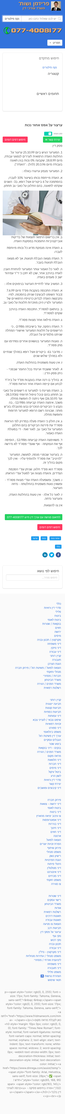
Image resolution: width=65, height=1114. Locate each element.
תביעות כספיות (52, 711)
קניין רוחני (55, 655)
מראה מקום (54, 755)
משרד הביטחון (52, 679)
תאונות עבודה (53, 920)
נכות (44, 538)
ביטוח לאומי (54, 619)
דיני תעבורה (54, 968)
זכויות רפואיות (53, 723)
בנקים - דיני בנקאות (49, 747)
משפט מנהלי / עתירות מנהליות (43, 956)
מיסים (57, 635)
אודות (58, 908)
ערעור (35, 538)
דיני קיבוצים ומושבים (49, 787)
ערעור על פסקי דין (50, 932)
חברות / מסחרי (52, 675)
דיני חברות (55, 763)
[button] (58, 555)
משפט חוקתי (53, 880)
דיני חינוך (56, 827)
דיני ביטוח (55, 811)
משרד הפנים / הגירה (49, 683)
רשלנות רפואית (52, 687)
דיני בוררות (54, 823)
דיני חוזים (55, 831)
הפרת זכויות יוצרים (50, 844)
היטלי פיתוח (54, 864)
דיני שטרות (55, 896)
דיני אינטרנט (54, 872)
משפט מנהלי (53, 852)
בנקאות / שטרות (51, 623)
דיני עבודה (55, 651)
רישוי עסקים (54, 900)
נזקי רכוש (56, 940)
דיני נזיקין (56, 647)
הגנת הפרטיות (53, 860)
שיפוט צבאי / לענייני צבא (47, 719)
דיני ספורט (55, 727)
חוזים (58, 627)
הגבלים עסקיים (52, 739)
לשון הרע (56, 775)
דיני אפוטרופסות (51, 819)
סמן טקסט (58, 133)
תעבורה (56, 659)
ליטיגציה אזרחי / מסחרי (47, 960)
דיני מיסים (55, 767)
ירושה (57, 631)
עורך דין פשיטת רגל (50, 735)
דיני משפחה (54, 643)
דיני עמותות (54, 715)
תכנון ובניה (55, 944)
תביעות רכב (54, 928)
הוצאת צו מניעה (52, 924)
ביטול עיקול (54, 771)
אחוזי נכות (55, 538)
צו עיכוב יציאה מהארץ (48, 815)
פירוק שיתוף (54, 848)
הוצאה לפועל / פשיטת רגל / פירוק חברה (38, 667)
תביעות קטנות (53, 707)
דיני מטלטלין (54, 868)
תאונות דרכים (53, 916)
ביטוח (57, 615)
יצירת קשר (55, 783)
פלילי (58, 611)
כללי (58, 546)
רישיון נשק (55, 856)
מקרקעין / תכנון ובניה (49, 639)
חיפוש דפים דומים (15, 139)
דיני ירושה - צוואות (50, 803)
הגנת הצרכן (54, 663)
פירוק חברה (54, 799)
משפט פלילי (54, 972)
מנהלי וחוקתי (53, 671)
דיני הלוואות (54, 759)
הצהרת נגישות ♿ (50, 976)
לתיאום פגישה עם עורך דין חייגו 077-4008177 (33, 517)
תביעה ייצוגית (53, 703)
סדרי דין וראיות (52, 607)
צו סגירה (56, 884)
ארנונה (57, 836)
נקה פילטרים (49, 67)
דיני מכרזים (54, 876)
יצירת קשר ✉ (52, 139)
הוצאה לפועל (53, 840)
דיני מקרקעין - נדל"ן (50, 952)
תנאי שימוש (54, 980)
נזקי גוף (57, 936)
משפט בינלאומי (52, 731)
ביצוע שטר (55, 743)
